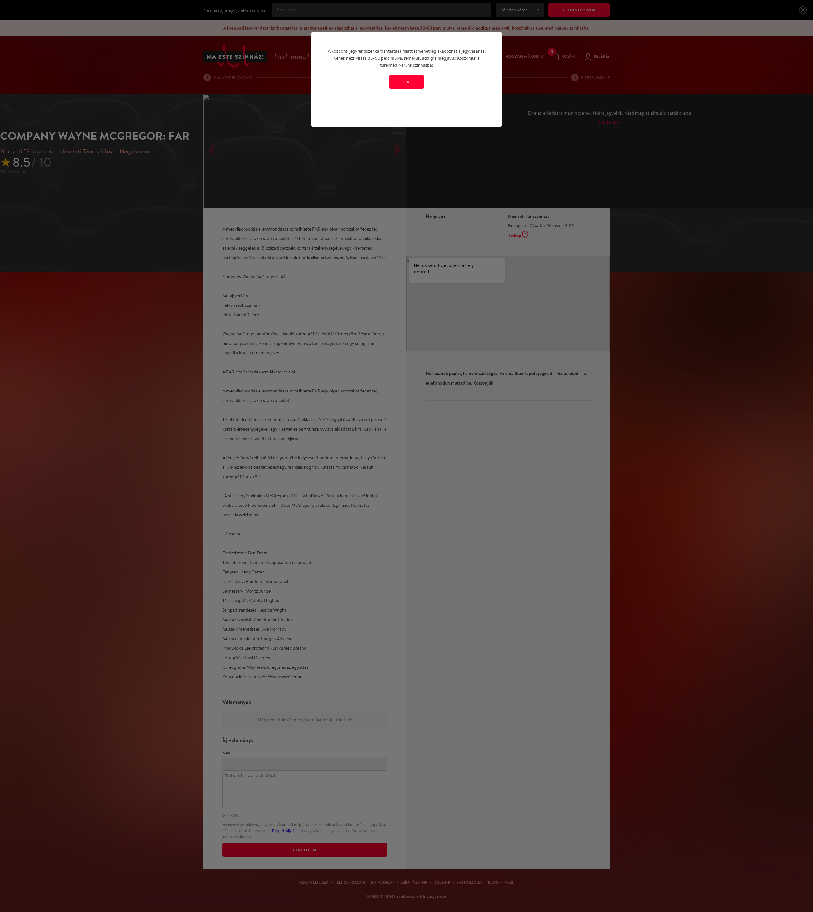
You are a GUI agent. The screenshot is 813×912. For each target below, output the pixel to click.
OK (406, 81)
